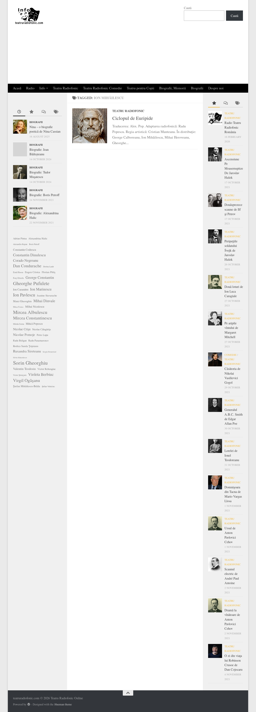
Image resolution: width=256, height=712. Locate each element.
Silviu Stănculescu (20, 357)
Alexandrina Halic (37, 238)
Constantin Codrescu (24, 249)
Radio (30, 88)
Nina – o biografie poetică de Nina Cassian (44, 129)
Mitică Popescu (34, 323)
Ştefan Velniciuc (48, 386)
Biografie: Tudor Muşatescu (39, 174)
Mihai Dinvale (44, 300)
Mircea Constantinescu (32, 317)
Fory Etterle (18, 278)
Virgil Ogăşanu (26, 380)
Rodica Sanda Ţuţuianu (25, 346)
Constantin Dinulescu (29, 254)
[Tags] (56, 112)
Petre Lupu (42, 335)
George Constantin (40, 277)
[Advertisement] (128, 57)
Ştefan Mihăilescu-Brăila (26, 386)
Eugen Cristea (32, 272)
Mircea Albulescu (30, 312)
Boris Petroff (34, 244)
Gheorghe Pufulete (31, 283)
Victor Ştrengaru (19, 375)
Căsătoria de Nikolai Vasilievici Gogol (232, 375)
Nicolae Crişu (21, 329)
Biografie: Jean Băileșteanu (39, 151)
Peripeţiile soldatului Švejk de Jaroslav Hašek (230, 250)
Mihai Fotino (18, 306)
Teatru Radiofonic (65, 88)
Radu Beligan (20, 340)
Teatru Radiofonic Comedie (102, 88)
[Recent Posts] (19, 112)
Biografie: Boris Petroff (44, 195)
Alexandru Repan (20, 244)
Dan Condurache (27, 265)
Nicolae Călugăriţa (41, 329)
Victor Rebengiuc (46, 369)
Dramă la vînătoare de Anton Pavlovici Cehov (232, 619)
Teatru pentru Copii (140, 88)
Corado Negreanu (25, 260)
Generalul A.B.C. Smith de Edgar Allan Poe (233, 416)
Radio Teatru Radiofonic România (232, 127)
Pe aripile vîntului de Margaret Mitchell (231, 330)
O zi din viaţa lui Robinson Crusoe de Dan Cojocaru (233, 662)
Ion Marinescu (41, 289)
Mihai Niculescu (34, 306)
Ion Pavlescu (24, 294)
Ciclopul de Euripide (132, 118)
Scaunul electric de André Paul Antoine (231, 576)
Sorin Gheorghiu (30, 362)
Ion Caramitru (20, 289)
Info (42, 88)
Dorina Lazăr (48, 266)
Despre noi (216, 88)
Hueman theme (63, 704)
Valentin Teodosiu (24, 369)
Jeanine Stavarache (47, 295)
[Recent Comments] (43, 112)
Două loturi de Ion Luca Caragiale (233, 291)
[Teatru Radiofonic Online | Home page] (29, 15)
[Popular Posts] (31, 112)
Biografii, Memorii (172, 88)
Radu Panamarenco (38, 340)
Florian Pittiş (48, 272)
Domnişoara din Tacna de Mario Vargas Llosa (233, 494)
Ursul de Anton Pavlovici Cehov (230, 535)
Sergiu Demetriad (49, 352)
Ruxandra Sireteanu (27, 351)
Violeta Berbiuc (41, 374)
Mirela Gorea (18, 323)
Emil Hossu (18, 272)
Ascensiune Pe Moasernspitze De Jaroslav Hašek (233, 168)
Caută (187, 8)
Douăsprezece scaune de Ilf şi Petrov (233, 209)
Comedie (230, 354)
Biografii (197, 88)
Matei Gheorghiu (22, 301)
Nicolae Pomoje (24, 334)
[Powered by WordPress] (28, 704)
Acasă (17, 88)
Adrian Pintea (20, 238)
